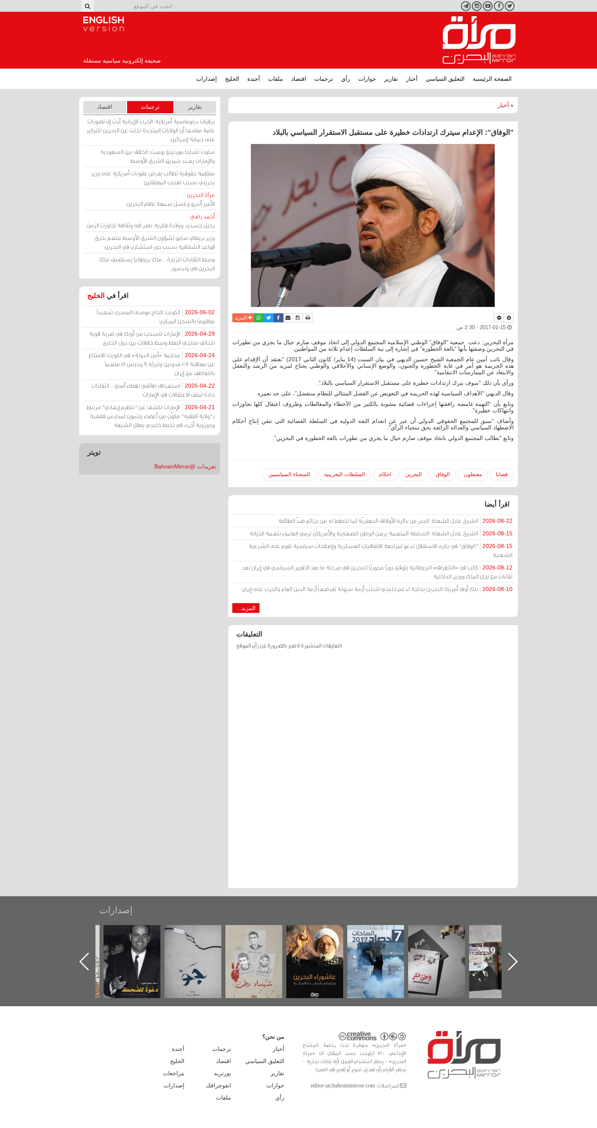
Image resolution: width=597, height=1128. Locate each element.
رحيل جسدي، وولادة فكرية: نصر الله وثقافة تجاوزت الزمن (151, 220)
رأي (345, 78)
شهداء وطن (323, 933)
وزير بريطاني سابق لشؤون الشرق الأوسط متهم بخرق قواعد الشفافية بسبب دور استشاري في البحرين (155, 242)
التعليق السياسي (445, 78)
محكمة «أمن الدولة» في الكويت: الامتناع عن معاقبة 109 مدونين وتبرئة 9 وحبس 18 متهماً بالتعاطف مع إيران (152, 364)
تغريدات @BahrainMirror (185, 466)
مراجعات (173, 1073)
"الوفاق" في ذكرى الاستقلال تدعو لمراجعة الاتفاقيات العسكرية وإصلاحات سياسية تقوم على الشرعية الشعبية (381, 550)
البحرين (413, 474)
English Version (103, 24)
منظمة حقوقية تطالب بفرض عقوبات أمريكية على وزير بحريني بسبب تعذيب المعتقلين (153, 177)
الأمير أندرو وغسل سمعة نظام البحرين (170, 199)
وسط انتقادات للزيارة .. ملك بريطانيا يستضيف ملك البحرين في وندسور (157, 263)
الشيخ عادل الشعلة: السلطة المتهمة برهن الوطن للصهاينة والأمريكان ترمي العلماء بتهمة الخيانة (381, 533)
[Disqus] (373, 772)
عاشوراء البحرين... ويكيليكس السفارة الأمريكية (384, 943)
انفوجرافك (218, 1085)
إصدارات (206, 78)
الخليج (232, 78)
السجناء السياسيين (289, 474)
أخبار (411, 78)
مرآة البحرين (479, 40)
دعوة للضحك (201, 933)
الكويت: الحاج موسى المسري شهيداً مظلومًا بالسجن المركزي (156, 316)
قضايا (502, 474)
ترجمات (323, 78)
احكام (385, 474)
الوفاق (443, 474)
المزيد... (245, 608)
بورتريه (222, 1073)
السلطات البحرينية (344, 474)
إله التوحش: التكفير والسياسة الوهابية (140, 938)
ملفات (275, 78)
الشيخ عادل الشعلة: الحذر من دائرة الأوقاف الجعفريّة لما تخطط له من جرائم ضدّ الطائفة (395, 520)
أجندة (253, 78)
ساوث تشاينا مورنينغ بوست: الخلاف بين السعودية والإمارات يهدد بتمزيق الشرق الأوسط (157, 156)
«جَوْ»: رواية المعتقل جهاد (262, 938)
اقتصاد (298, 78)
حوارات (367, 78)
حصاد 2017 (444, 933)
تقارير (391, 78)
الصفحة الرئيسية (492, 78)
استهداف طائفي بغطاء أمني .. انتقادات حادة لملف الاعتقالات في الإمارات (153, 390)
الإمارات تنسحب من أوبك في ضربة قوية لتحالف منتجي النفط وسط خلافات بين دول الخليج (152, 338)
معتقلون (473, 474)
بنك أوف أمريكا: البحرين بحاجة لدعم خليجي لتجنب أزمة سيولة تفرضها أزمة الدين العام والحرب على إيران (377, 588)
